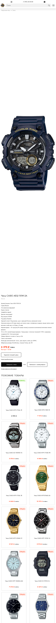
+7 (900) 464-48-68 (28, 2)
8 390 (44, 416)
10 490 (45, 544)
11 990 (45, 501)
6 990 (16, 544)
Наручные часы (5, 10)
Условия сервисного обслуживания (9, 369)
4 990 (44, 587)
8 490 (16, 587)
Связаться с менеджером (37, 363)
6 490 (16, 458)
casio (14, 10)
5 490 (44, 458)
